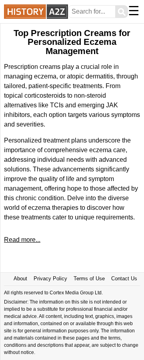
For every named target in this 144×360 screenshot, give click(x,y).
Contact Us (124, 279)
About (20, 279)
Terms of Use (89, 279)
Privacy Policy (50, 279)
